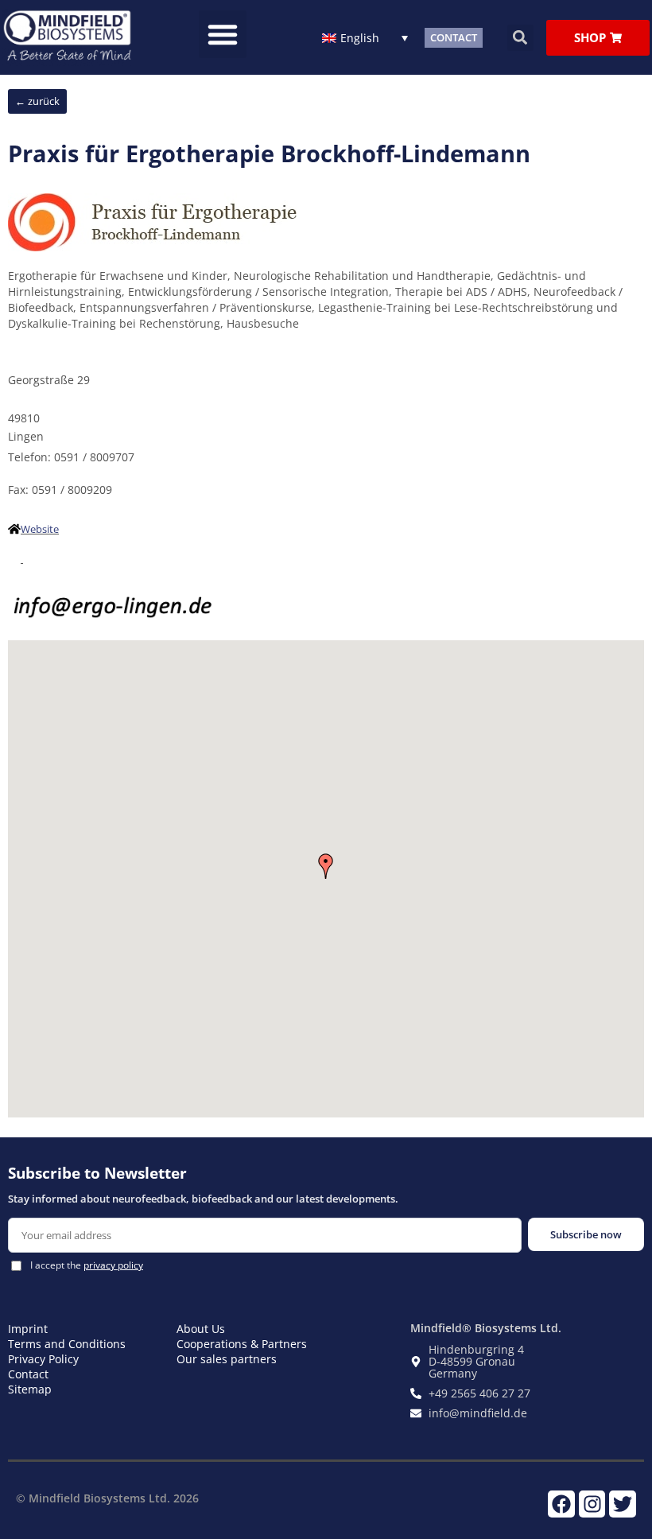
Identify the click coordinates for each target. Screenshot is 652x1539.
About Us (201, 1328)
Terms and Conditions (67, 1343)
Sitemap (30, 1389)
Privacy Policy (43, 1358)
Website (40, 529)
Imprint (28, 1328)
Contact (28, 1374)
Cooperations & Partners (242, 1343)
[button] (222, 34)
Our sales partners (227, 1358)
